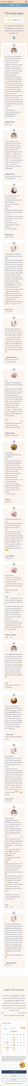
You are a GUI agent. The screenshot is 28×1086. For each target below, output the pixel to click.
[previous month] (21, 1028)
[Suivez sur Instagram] (14, 38)
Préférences (14, 1079)
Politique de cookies (8, 1083)
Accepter (14, 1071)
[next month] (24, 1028)
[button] (14, 20)
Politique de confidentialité (17, 1083)
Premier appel (14, 5)
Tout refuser (14, 1075)
